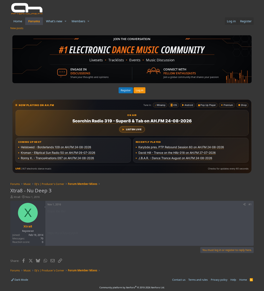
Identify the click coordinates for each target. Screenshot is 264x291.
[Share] (244, 204)
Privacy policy (219, 280)
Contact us (178, 280)
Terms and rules (198, 280)
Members (78, 21)
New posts (16, 28)
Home (17, 21)
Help (233, 280)
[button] (65, 21)
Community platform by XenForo (132, 287)
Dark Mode (21, 280)
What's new (54, 21)
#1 (250, 204)
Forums (34, 21)
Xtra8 (17, 197)
